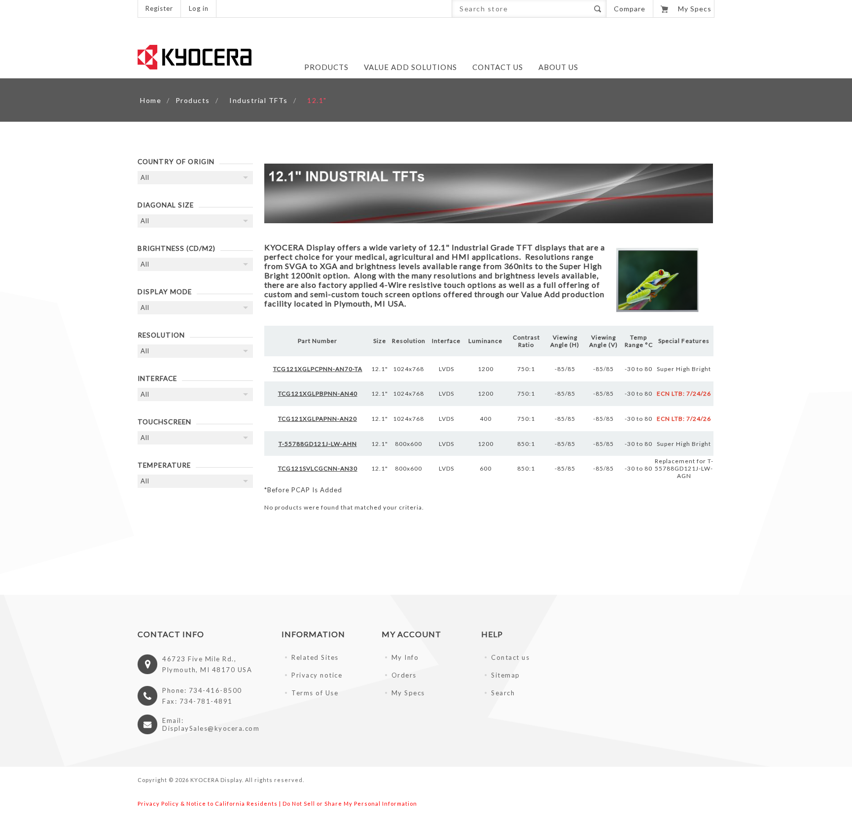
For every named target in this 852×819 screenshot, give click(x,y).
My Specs (408, 693)
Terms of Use (314, 693)
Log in (199, 8)
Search (597, 8)
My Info (405, 657)
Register (159, 8)
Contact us (510, 657)
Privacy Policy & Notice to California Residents (208, 803)
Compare (629, 8)
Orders (404, 675)
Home (150, 100)
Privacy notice (316, 675)
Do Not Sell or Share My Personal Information (350, 803)
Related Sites (315, 657)
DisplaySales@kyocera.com (210, 728)
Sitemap (505, 675)
